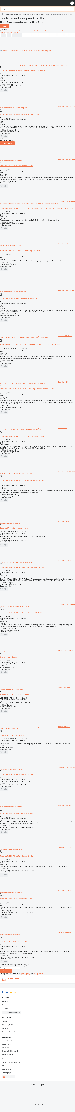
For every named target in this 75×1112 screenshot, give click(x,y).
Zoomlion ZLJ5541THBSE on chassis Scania (16, 166)
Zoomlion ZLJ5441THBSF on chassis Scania (16, 899)
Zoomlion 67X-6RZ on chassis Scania (13, 528)
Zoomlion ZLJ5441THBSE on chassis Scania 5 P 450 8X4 (21, 613)
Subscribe (6, 971)
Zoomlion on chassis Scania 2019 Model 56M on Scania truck (22, 70)
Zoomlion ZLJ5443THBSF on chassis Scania (16, 813)
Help (3, 1004)
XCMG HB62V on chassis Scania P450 (14, 694)
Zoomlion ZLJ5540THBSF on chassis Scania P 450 (18, 298)
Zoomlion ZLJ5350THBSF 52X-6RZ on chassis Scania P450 (22, 436)
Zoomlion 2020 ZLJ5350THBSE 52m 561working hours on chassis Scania (27, 389)
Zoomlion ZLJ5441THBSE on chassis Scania (16, 774)
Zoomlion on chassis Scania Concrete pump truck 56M (20, 251)
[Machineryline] (2, 14)
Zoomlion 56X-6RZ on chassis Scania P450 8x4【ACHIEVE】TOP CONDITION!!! (30, 345)
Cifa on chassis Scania (8, 657)
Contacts (5, 1008)
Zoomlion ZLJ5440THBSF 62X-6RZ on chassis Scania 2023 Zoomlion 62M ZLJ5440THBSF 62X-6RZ (36, 208)
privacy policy (25, 974)
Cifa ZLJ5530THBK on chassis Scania (14, 941)
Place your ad (7, 143)
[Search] (72, 9)
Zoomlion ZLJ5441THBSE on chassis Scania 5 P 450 (19, 114)
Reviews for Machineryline (10, 1051)
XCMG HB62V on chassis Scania (12, 735)
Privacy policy (6, 1044)
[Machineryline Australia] (13, 3)
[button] (72, 3)
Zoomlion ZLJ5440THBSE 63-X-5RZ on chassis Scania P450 (22, 480)
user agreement (38, 974)
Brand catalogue (7, 1054)
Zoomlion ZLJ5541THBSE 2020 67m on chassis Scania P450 (22, 567)
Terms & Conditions (8, 1041)
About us (5, 1001)
